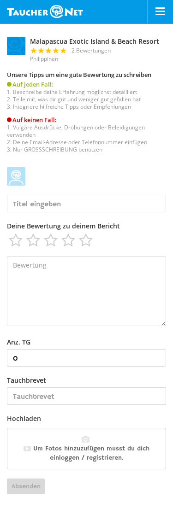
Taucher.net (45, 11)
